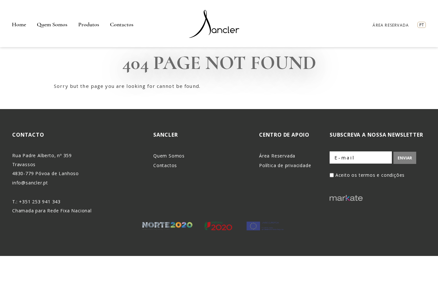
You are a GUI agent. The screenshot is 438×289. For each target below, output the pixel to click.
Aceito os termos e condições (370, 175)
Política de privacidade (285, 165)
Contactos (121, 24)
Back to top (430, 280)
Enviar (405, 158)
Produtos (88, 24)
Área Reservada (391, 25)
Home (19, 24)
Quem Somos (52, 24)
